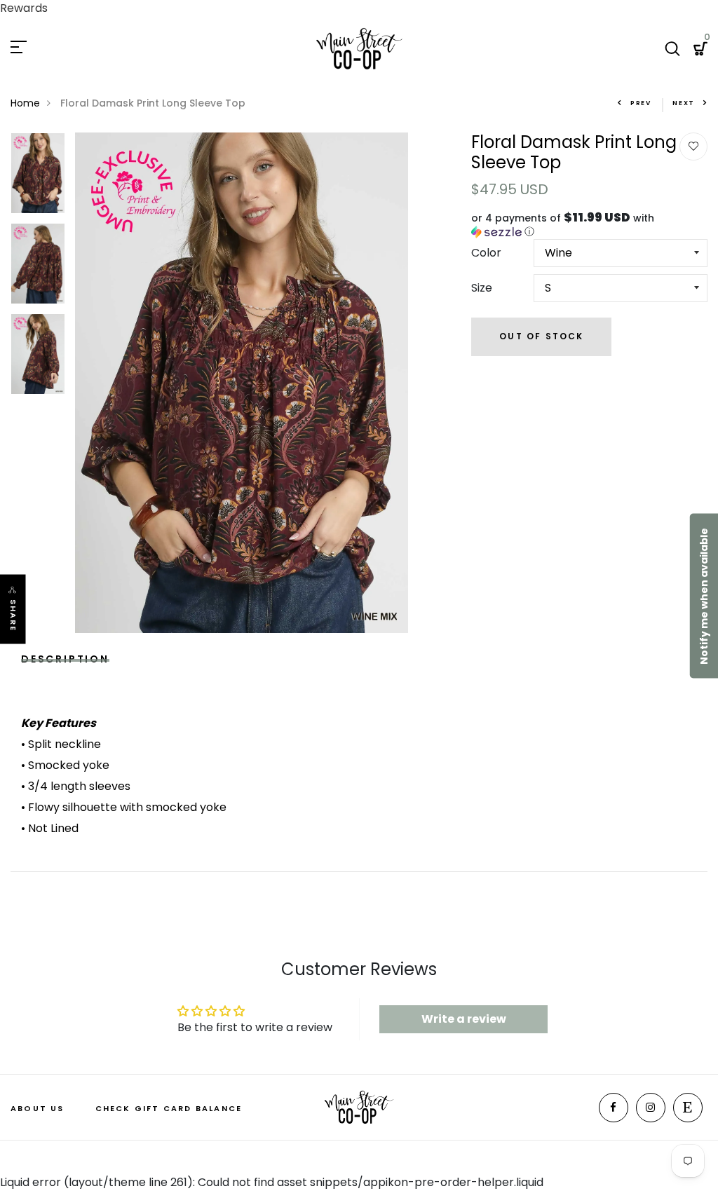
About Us (38, 1108)
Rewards (24, 8)
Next (683, 103)
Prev (640, 103)
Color (486, 253)
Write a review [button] (463, 1019)
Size (481, 288)
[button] (589, 225)
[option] (38, 177)
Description (65, 657)
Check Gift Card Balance (169, 1108)
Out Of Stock (541, 336)
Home (25, 103)
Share (13, 615)
